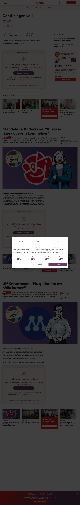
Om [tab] (59, 241)
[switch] (33, 259)
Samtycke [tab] (21, 241)
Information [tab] (40, 241)
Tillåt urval (40, 264)
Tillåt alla (58, 264)
